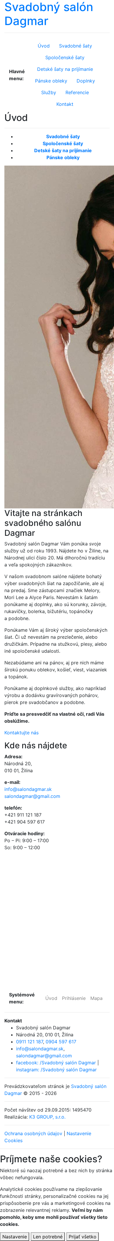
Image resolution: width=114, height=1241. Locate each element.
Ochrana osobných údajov (33, 1133)
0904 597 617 (61, 1042)
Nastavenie (14, 1237)
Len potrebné (48, 1237)
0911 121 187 (29, 1042)
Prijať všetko (82, 1237)
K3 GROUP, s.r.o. (47, 1117)
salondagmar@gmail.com (32, 796)
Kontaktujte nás (21, 733)
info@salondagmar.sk (28, 789)
